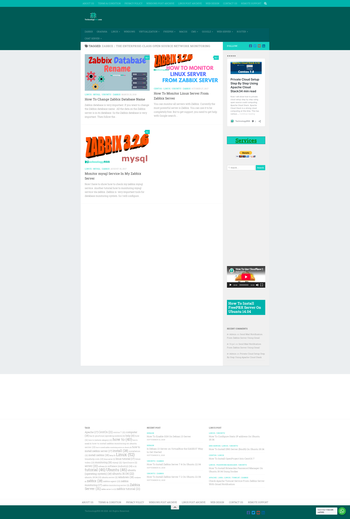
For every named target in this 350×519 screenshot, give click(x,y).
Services (246, 140)
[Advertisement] (215, 17)
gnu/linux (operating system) (110, 436)
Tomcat (236, 477)
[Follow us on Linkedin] (263, 45)
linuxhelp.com (94, 459)
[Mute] (257, 285)
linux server (109, 459)
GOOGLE (206, 31)
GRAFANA (102, 31)
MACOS (183, 31)
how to (122, 439)
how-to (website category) (100, 440)
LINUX (114, 31)
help (130, 435)
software (102, 466)
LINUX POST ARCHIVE (190, 3)
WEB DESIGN (212, 3)
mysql (117, 462)
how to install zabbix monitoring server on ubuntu (114, 447)
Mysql (96, 94)
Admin (232, 334)
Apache (91, 432)
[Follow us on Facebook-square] (250, 45)
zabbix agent (111, 481)
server (91, 466)
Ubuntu (106, 94)
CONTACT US (230, 3)
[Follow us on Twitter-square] (254, 45)
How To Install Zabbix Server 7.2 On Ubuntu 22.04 (174, 476)
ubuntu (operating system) (110, 471)
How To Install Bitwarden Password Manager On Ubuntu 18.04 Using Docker (236, 470)
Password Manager (227, 465)
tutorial (95, 469)
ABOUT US (88, 3)
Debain (150, 433)
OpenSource (130, 462)
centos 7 (119, 432)
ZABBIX (89, 31)
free (91, 436)
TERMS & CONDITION (109, 3)
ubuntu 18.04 (93, 477)
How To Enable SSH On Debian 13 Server (169, 436)
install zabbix (99, 455)
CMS (193, 31)
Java (220, 477)
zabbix (95, 481)
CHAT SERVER (92, 38)
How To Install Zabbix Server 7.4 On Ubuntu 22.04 (174, 464)
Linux (88, 94)
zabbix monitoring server (115, 485)
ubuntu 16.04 (123, 473)
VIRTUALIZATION (148, 31)
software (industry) (120, 466)
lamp (113, 455)
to (135, 466)
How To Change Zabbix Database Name (115, 99)
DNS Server (214, 446)
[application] (246, 277)
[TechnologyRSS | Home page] (93, 16)
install (120, 451)
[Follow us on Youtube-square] (259, 45)
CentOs (106, 432)
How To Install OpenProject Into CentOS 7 (231, 458)
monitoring (103, 462)
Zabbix (117, 94)
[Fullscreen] (261, 285)
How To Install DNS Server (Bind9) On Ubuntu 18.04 (236, 449)
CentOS (158, 88)
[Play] (230, 285)
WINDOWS (129, 31)
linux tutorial (125, 458)
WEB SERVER (224, 31)
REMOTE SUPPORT (251, 3)
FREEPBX (168, 31)
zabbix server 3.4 (108, 489)
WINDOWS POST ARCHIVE (160, 3)
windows (126, 477)
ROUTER (241, 31)
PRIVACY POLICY (133, 3)
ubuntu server (110, 477)
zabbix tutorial (128, 489)
